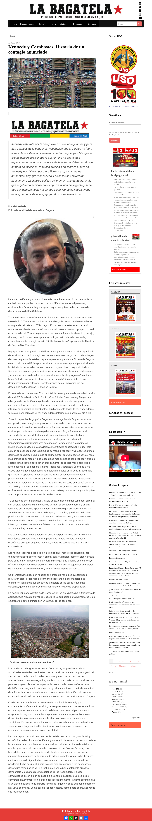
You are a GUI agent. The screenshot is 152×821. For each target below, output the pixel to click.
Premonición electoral (117, 558)
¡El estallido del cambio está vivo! (120, 238)
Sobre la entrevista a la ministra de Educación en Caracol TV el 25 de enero (124, 612)
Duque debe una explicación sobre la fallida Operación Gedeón (123, 506)
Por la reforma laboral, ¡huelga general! (123, 173)
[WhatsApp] (71, 817)
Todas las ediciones (118, 402)
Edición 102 (115, 365)
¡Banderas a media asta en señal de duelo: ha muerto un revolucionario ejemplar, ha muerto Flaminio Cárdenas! (124, 645)
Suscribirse (115, 140)
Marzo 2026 (116, 699)
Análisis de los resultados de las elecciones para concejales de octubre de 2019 (125, 597)
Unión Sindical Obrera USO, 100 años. (123, 106)
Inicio (14, 24)
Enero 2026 (116, 701)
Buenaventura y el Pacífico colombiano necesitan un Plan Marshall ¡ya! (123, 521)
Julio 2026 (116, 689)
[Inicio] (76, 11)
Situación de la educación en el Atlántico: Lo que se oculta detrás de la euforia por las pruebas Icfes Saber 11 (125, 535)
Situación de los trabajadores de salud (123, 550)
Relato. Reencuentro (116, 632)
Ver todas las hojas (119, 269)
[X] (76, 817)
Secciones (78, 24)
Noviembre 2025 (118, 706)
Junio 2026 (116, 691)
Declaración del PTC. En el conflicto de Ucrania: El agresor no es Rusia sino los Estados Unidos (124, 619)
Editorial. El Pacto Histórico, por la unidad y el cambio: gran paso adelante (125, 493)
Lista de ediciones (60, 24)
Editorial (43, 24)
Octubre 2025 (117, 709)
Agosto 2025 (116, 712)
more (111, 672)
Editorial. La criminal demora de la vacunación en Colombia (122, 499)
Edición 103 (115, 328)
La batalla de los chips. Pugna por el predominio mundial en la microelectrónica (125, 527)
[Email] (81, 817)
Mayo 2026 (116, 694)
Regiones (92, 24)
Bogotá (12, 36)
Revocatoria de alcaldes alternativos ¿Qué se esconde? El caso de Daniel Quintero (124, 627)
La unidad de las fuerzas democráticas (123, 554)
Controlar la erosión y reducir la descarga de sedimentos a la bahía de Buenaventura (124, 584)
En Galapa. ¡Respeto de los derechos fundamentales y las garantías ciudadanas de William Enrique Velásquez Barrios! (124, 514)
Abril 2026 (116, 696)
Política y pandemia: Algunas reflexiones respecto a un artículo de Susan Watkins (124, 637)
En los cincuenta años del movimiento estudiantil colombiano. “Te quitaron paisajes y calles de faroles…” (123, 544)
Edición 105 (115, 292)
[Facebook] (66, 817)
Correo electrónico (116, 122)
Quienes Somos (27, 24)
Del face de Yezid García (118, 579)
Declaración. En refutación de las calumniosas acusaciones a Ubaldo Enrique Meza (125, 604)
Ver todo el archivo (118, 725)
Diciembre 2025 (118, 704)
